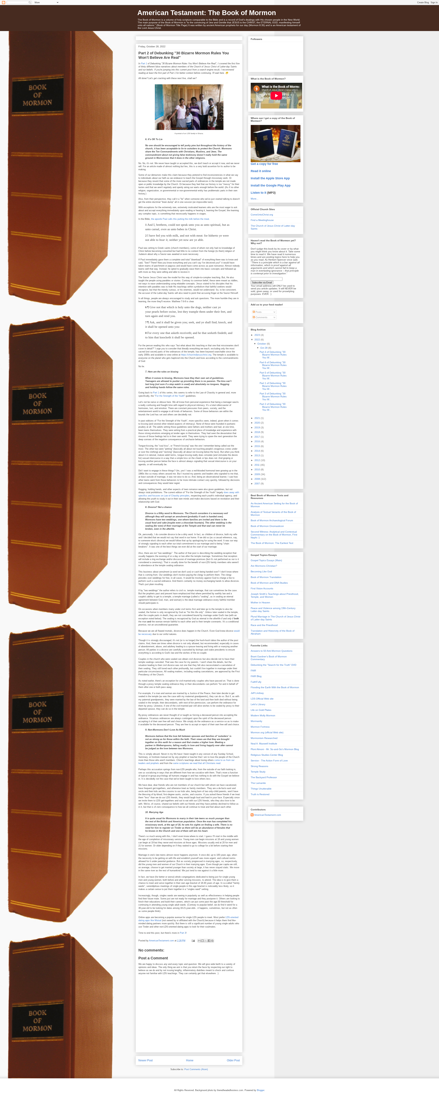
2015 (257, 446)
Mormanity (256, 721)
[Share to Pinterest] (212, 940)
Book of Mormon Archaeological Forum (272, 520)
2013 (257, 455)
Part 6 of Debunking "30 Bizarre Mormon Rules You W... (273, 365)
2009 (257, 474)
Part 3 (183, 933)
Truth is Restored (260, 794)
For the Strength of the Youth (169, 396)
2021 (257, 418)
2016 (257, 441)
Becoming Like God (261, 571)
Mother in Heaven (260, 602)
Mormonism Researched (264, 738)
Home (189, 1060)
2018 (257, 432)
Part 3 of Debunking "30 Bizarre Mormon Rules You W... (273, 396)
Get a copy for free (264, 164)
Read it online (261, 171)
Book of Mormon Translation (266, 577)
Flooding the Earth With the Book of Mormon (275, 687)
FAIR (253, 670)
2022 (257, 339)
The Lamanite (258, 783)
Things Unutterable (261, 788)
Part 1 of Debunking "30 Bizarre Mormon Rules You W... (273, 386)
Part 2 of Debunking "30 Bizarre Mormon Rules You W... (273, 407)
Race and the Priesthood (264, 625)
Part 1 (144, 63)
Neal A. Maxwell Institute (264, 743)
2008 (257, 479)
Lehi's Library (258, 704)
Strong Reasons (259, 766)
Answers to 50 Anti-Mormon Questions (271, 650)
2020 (257, 422)
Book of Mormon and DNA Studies (269, 582)
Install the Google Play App (270, 185)
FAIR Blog (256, 676)
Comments (261, 317)
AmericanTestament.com (267, 814)
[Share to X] (205, 940)
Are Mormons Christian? (264, 565)
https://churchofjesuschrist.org (196, 354)
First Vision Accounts (262, 588)
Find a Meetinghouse (262, 220)
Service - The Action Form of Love (269, 760)
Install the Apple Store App (270, 178)
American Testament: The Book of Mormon (206, 12)
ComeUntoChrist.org (262, 214)
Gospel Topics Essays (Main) (266, 560)
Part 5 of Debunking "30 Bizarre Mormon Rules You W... (273, 375)
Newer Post (145, 1060)
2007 (257, 483)
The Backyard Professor (264, 777)
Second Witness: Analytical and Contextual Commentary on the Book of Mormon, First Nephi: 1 (274, 534)
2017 (257, 436)
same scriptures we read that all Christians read (196, 763)
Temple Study (258, 771)
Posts (258, 312)
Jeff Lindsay (257, 693)
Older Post (233, 1060)
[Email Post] (193, 940)
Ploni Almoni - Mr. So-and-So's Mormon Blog (275, 749)
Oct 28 (264, 347)
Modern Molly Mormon (263, 715)
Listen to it (258, 192)
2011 (257, 464)
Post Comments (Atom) (196, 1069)
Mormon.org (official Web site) (267, 732)
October (262, 343)
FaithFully (256, 681)
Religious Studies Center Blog (267, 755)
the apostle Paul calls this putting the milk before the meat (180, 219)
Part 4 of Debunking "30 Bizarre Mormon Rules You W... (273, 355)
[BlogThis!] (202, 940)
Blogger (260, 1090)
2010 (257, 469)
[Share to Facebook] (209, 940)
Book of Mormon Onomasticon (267, 526)
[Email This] (199, 940)
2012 (257, 460)
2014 (257, 450)
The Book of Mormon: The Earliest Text (272, 543)
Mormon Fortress (260, 726)
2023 (257, 335)
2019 (257, 427)
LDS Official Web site (262, 698)
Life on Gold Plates (261, 710)
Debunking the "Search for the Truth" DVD (273, 665)
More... (254, 198)
